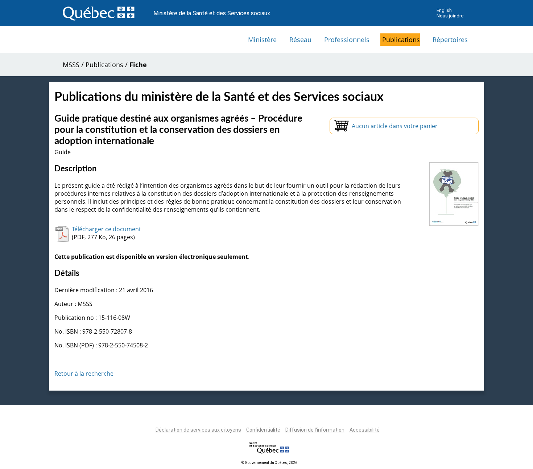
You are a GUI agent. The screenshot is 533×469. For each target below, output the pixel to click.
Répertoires (450, 39)
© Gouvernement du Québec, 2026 (269, 463)
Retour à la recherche (83, 374)
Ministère (262, 39)
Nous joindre (450, 16)
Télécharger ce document (106, 229)
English (444, 10)
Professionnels (346, 39)
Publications (401, 39)
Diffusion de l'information (314, 430)
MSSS (71, 64)
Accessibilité (365, 430)
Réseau (300, 39)
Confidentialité (263, 430)
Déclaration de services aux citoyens (198, 430)
